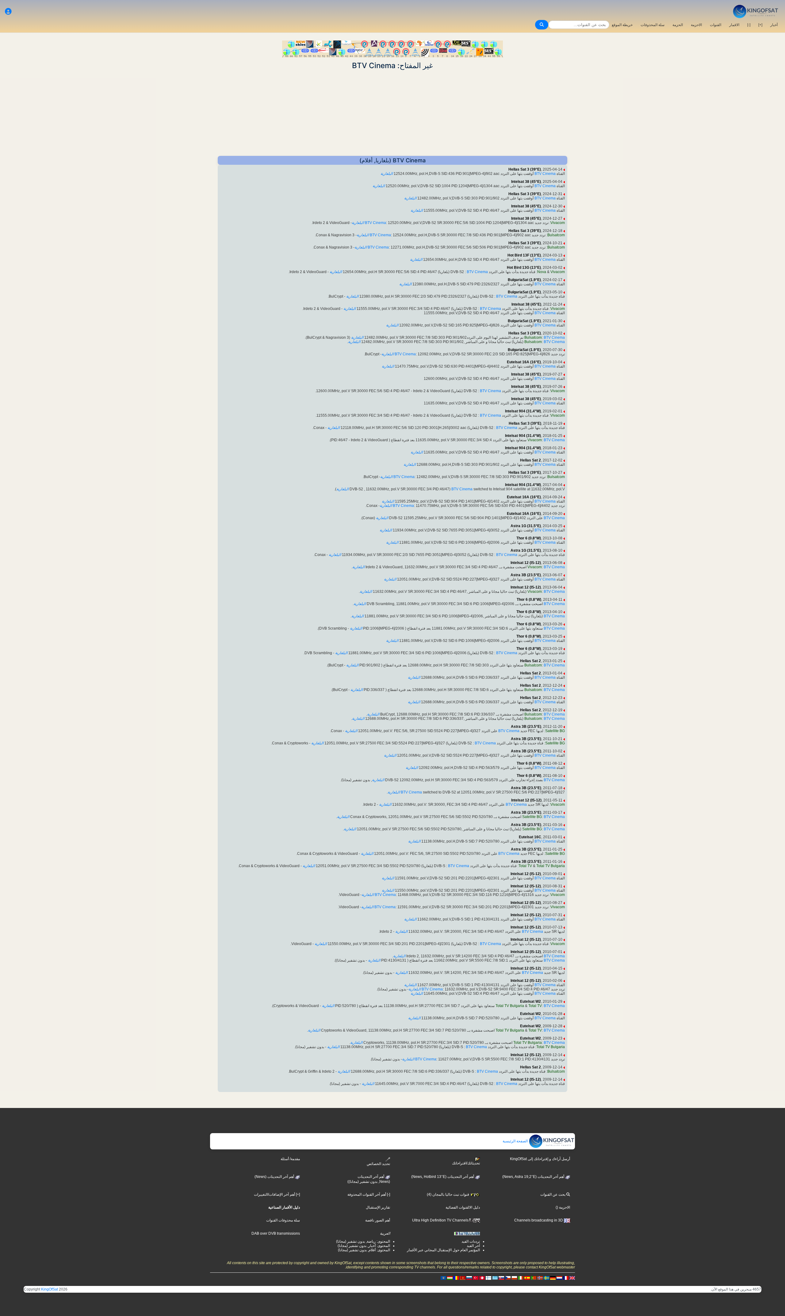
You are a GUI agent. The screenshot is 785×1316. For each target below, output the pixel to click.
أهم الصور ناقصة (377, 1220)
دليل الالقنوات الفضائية (463, 1207)
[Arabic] (482, 1278)
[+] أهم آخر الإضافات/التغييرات (277, 1194)
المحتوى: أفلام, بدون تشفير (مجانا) (364, 1250)
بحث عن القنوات (553, 1194)
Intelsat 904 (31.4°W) (523, 411)
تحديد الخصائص (378, 1164)
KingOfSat (49, 1289)
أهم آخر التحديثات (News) (275, 1177)
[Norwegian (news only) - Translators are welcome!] (540, 1278)
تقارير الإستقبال (378, 1207)
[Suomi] (488, 1278)
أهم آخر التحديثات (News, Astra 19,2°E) (533, 1177)
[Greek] (495, 1278)
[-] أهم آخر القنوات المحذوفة (368, 1194)
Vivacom (557, 223)
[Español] (527, 1278)
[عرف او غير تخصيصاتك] (8, 11)
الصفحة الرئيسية (516, 1141)
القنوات (715, 25)
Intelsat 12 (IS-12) (526, 563)
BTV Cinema (545, 174)
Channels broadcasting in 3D (539, 1220)
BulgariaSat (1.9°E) (524, 280)
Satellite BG (555, 731)
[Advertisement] (392, 113)
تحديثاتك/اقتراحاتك (466, 1163)
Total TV (525, 866)
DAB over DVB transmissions (275, 1233)
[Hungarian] (450, 1278)
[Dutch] (559, 1278)
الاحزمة (696, 25)
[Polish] (514, 1278)
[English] (572, 1278)
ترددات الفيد (470, 1241)
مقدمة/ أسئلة (290, 1159)
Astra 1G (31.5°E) (526, 526)
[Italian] (520, 1278)
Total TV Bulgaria (550, 866)
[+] (760, 25)
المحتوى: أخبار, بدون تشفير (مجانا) (364, 1246)
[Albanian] (443, 1278)
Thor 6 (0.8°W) (528, 538)
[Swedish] (546, 1278)
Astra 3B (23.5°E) (526, 575)
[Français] (566, 1278)
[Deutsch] (553, 1278)
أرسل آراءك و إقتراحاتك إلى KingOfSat (540, 1159)
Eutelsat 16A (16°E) (524, 362)
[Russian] (469, 1278)
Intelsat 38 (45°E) (526, 181)
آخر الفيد (473, 1246)
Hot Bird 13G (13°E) (524, 267)
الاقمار (734, 25)
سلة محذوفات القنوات (283, 1220)
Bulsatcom (556, 235)
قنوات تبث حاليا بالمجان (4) (448, 1194)
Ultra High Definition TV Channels (440, 1220)
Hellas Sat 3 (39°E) (524, 169)
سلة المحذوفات (652, 25)
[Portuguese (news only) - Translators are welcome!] (533, 1278)
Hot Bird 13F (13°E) (524, 255)
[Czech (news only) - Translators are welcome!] (508, 1278)
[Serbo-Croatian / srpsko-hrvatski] (462, 1278)
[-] (748, 25)
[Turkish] (475, 1278)
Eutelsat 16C (530, 837)
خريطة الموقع (622, 25)
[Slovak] (501, 1278)
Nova (541, 272)
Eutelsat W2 (530, 1001)
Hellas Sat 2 (530, 460)
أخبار (774, 25)
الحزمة (677, 25)
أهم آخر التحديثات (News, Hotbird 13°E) (443, 1177)
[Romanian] (456, 1278)
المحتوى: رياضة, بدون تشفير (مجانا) (363, 1241)
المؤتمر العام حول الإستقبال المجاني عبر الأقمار (443, 1250)
